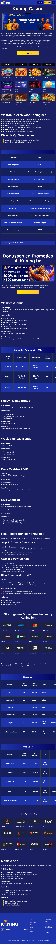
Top (6, 64)
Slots (47, 64)
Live (20, 64)
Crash (33, 64)
